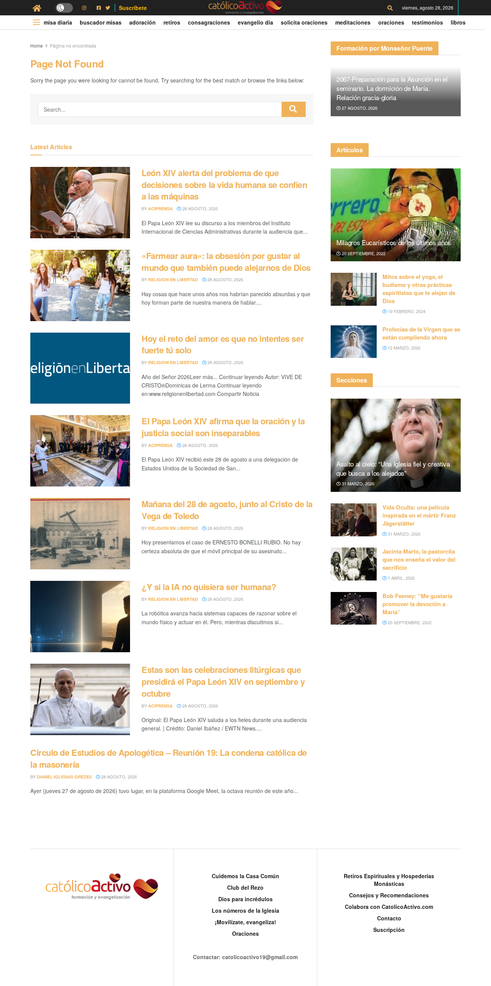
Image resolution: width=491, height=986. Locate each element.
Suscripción (389, 929)
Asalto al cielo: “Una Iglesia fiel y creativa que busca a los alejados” (393, 468)
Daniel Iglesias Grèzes (64, 777)
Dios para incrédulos (245, 899)
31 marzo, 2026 (357, 483)
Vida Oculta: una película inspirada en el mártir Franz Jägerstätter (419, 515)
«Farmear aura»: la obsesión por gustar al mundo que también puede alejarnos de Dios (226, 261)
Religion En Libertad (173, 279)
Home (36, 45)
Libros (458, 22)
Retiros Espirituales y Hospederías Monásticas (389, 879)
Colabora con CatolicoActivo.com (389, 906)
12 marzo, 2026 (403, 348)
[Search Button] (294, 109)
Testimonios (427, 22)
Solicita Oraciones (304, 22)
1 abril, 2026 (401, 578)
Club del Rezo (245, 887)
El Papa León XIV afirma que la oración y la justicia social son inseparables (223, 427)
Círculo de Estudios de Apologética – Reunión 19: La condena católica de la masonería (168, 758)
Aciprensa (160, 208)
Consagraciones (209, 22)
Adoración (142, 22)
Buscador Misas (101, 22)
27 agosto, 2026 (359, 108)
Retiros (171, 22)
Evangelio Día (255, 22)
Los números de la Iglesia (245, 910)
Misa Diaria (58, 22)
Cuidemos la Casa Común (245, 876)
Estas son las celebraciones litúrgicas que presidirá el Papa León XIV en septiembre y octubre (223, 681)
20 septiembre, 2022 (363, 253)
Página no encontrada (73, 45)
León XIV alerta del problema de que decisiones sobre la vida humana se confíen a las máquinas (224, 185)
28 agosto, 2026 (199, 208)
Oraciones (391, 22)
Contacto (389, 918)
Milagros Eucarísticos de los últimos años (393, 242)
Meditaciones (353, 22)
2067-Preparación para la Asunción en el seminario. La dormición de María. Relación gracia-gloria (392, 88)
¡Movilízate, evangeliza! (245, 922)
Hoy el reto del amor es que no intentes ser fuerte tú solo (223, 344)
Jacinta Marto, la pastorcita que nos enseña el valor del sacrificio (418, 559)
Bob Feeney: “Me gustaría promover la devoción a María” (417, 604)
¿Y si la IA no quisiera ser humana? (209, 586)
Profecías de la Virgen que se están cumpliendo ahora (421, 333)
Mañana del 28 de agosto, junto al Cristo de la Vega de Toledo (227, 510)
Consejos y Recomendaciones (389, 895)
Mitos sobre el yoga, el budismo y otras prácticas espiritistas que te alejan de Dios (418, 288)
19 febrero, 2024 (406, 311)
